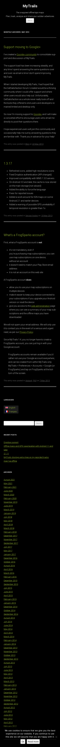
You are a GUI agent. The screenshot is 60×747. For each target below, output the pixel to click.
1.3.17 (8, 163)
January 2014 (10, 644)
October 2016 (9, 562)
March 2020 (9, 494)
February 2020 (10, 498)
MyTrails (30, 6)
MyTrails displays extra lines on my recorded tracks (26, 457)
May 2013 (8, 674)
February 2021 (10, 487)
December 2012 (10, 692)
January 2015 (10, 603)
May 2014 (8, 629)
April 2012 (8, 722)
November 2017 (10, 539)
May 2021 (8, 483)
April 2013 (8, 678)
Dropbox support (11, 442)
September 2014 (11, 614)
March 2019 (9, 509)
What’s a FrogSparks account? (24, 235)
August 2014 (9, 618)
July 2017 (8, 547)
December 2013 (10, 648)
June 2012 (8, 715)
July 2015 (8, 588)
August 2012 (9, 707)
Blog (27, 144)
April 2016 (8, 569)
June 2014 (8, 625)
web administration (40, 306)
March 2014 (9, 636)
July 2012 (8, 711)
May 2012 (8, 719)
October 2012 (9, 700)
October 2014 (9, 610)
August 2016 (9, 565)
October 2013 (9, 655)
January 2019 (10, 513)
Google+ (38, 114)
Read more (33, 741)
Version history (31, 215)
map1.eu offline (10, 461)
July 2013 (8, 666)
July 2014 (8, 621)
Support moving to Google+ (22, 47)
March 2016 (9, 573)
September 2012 (11, 704)
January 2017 (10, 554)
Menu (30, 20)
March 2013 (9, 681)
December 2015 (10, 580)
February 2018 (10, 532)
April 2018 (8, 524)
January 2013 (10, 689)
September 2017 (11, 543)
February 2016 (10, 577)
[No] (56, 736)
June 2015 (8, 592)
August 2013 (9, 663)
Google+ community (27, 54)
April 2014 (8, 633)
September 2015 (11, 584)
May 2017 (8, 551)
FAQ (35, 380)
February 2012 (10, 726)
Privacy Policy (26, 332)
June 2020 (8, 491)
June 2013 (8, 670)
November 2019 (10, 502)
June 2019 (8, 506)
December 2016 (10, 558)
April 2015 (8, 595)
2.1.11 (6, 453)
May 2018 (8, 521)
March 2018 (9, 528)
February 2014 (10, 640)
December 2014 (10, 607)
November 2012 (10, 696)
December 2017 (10, 536)
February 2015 (10, 599)
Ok (23, 741)
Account (28, 380)
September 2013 (11, 659)
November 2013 (10, 651)
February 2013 (10, 685)
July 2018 (8, 517)
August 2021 (9, 480)
